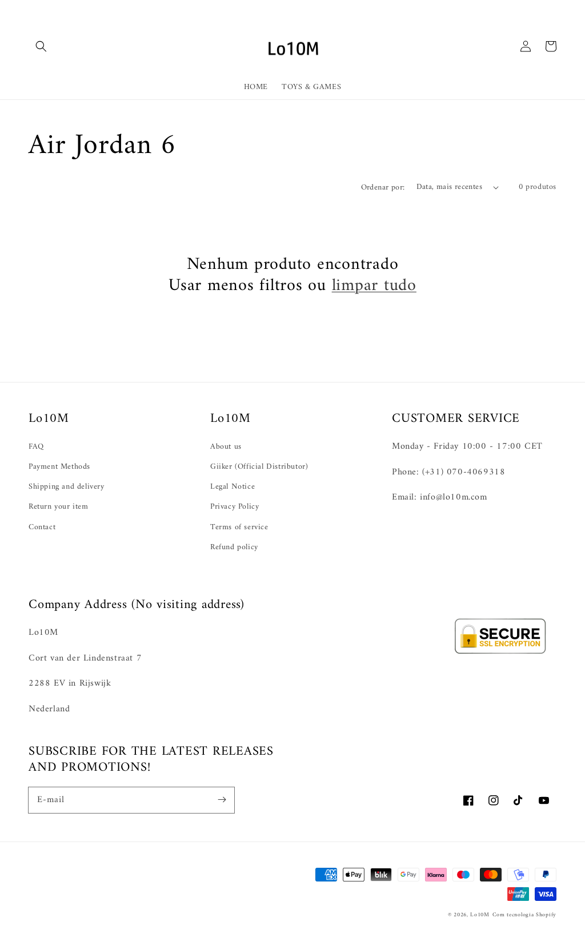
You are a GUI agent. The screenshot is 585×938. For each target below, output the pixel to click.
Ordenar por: (383, 187)
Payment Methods (59, 467)
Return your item (59, 507)
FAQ (36, 447)
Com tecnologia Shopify (524, 915)
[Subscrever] (221, 799)
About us (226, 447)
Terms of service (239, 527)
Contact (42, 527)
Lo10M (480, 915)
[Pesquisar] (41, 46)
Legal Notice (232, 487)
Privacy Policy (234, 507)
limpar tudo (374, 285)
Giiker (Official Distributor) (259, 467)
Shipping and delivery (67, 487)
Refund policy (234, 547)
